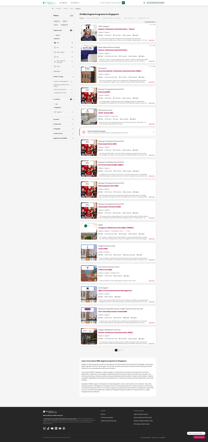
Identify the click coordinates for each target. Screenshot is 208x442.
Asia (57, 104)
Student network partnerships (108, 420)
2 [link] (119, 350)
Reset (71, 15)
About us (103, 414)
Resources (76, 2)
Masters (58, 35)
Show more (57, 71)
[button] (56, 21)
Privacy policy (155, 437)
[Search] (123, 2)
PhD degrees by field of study (141, 424)
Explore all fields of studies (141, 414)
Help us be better (199, 437)
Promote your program (107, 417)
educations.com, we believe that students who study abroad (60, 418)
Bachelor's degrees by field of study (143, 420)
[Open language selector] (144, 2)
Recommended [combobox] (149, 22)
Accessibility (162, 437)
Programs (64, 2)
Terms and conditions (145, 437)
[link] (78, 8)
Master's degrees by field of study (143, 417)
